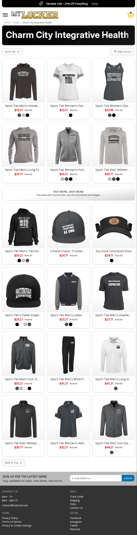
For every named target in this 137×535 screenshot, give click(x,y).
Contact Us (76, 507)
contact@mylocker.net (15, 505)
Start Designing (23, 96)
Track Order (77, 496)
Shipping (75, 500)
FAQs (73, 504)
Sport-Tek (12, 51)
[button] (5, 14)
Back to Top (13, 462)
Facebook (75, 518)
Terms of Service (12, 521)
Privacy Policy (10, 518)
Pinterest (75, 529)
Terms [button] (94, 3)
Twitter (74, 525)
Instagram (76, 521)
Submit (128, 478)
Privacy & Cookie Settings (17, 525)
